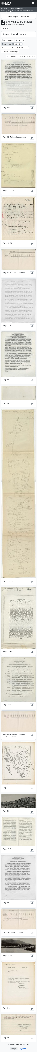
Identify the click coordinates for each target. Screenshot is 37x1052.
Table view (18, 44)
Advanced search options (14, 34)
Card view (7, 44)
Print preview (8, 40)
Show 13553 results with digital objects (22, 56)
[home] (7, 3)
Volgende (22, 1048)
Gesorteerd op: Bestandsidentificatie (14, 48)
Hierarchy (21, 40)
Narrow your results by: (18, 16)
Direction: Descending (9, 52)
